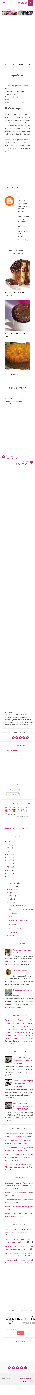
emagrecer (8, 1044)
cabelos (8, 1032)
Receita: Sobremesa (16, 928)
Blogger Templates (18, 1378)
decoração (9, 1041)
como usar (21, 1041)
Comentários (12, 794)
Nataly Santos (21, 199)
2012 (9, 870)
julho (11, 896)
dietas (23, 1038)
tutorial (24, 1029)
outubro (12, 886)
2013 (9, 867)
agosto (11, 892)
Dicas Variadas (14, 932)
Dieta (7, 1038)
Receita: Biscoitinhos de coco (19, 921)
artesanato (15, 1038)
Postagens (11, 790)
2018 (9, 851)
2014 (9, 864)
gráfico (21, 1035)
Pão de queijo (13, 913)
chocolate (29, 1041)
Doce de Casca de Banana (18, 905)
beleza (8, 1020)
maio (11, 902)
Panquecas (13, 925)
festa (15, 1041)
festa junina (14, 1044)
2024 (9, 841)
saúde (7, 1029)
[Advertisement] (17, 37)
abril (10, 936)
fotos (22, 1032)
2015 (9, 861)
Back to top (27, 1381)
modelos (8, 1035)
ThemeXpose (28, 1378)
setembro (12, 889)
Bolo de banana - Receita (16, 374)
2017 (9, 854)
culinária (28, 1035)
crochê (16, 1032)
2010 (9, 877)
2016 (9, 857)
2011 (9, 873)
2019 (9, 848)
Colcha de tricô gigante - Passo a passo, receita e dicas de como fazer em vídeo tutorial (19, 1186)
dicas (25, 1026)
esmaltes (15, 1035)
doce (17, 61)
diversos (9, 1023)
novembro (13, 883)
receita (15, 1029)
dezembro (12, 880)
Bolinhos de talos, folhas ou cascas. (21, 909)
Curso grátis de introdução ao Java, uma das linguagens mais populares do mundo (19, 1157)
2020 (9, 845)
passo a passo (13, 1026)
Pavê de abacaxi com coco (18, 917)
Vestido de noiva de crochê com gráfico (19, 1207)
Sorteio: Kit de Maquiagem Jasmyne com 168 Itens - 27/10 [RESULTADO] (24, 1061)
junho (11, 899)
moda (20, 1023)
